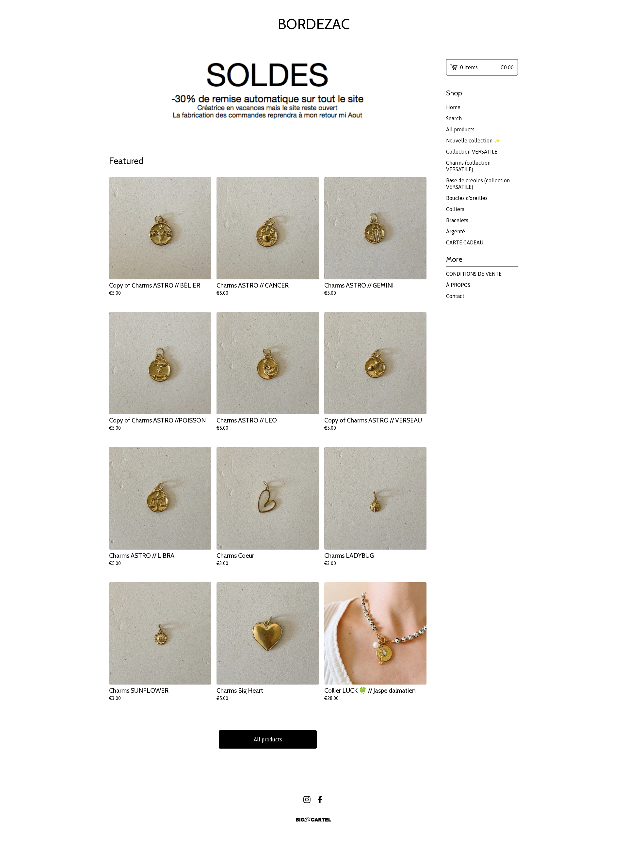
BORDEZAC (314, 24)
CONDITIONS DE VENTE (474, 274)
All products (268, 739)
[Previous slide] (118, 94)
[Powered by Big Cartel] (313, 819)
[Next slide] (417, 94)
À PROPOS (458, 285)
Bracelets (457, 220)
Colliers (455, 209)
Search (454, 118)
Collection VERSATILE (471, 152)
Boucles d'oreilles (467, 198)
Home (453, 107)
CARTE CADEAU (464, 242)
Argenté (455, 231)
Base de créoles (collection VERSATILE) (478, 183)
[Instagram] (307, 799)
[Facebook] (320, 799)
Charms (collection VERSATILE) (468, 166)
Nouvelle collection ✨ (473, 140)
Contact (455, 296)
